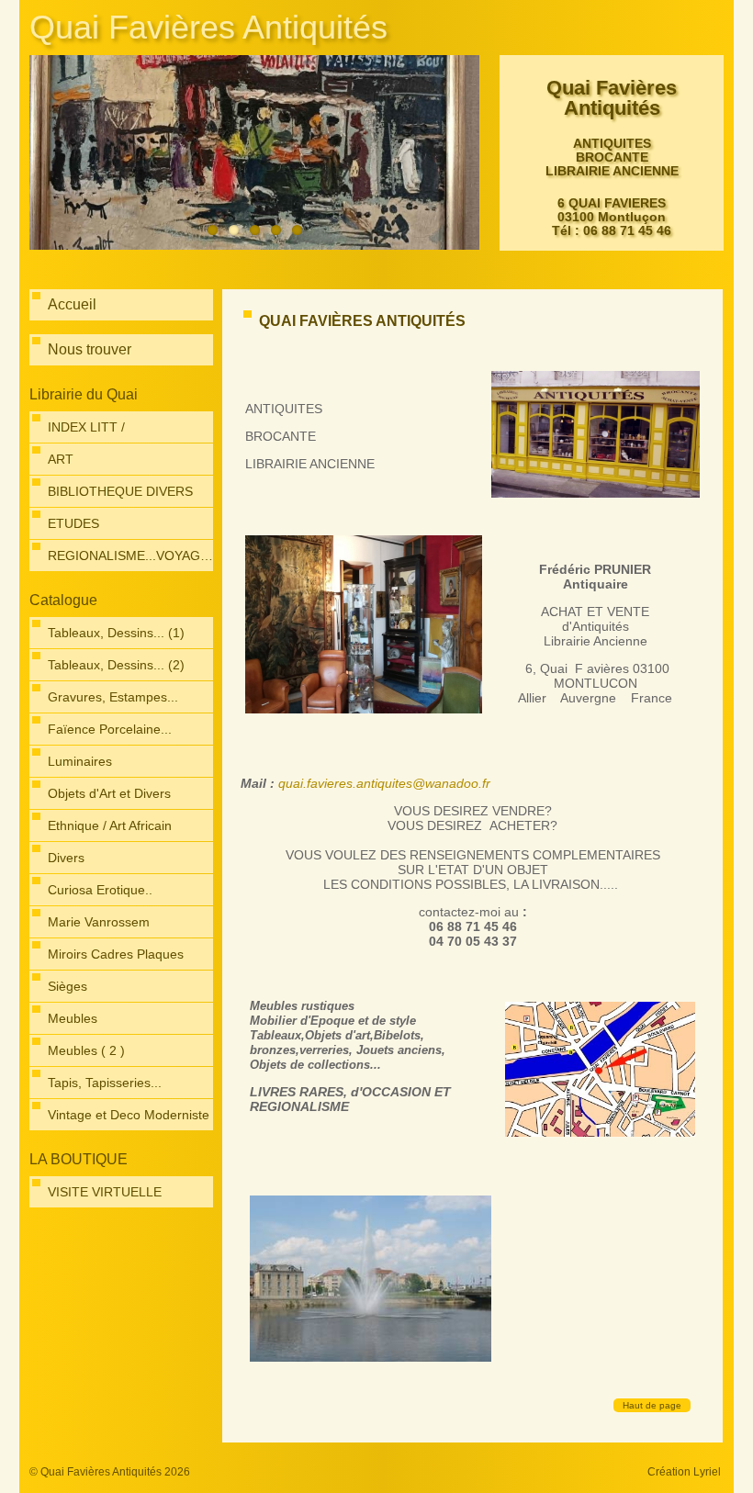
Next (461, 153)
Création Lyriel (684, 1471)
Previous (47, 153)
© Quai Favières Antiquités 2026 (109, 1471)
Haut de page (652, 1405)
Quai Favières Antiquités (208, 27)
